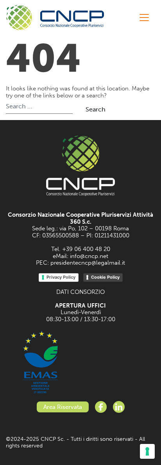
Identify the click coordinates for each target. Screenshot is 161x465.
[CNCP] (55, 17)
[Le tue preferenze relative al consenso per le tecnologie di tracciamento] (147, 451)
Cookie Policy (105, 277)
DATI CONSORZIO (80, 291)
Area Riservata (62, 406)
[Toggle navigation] (144, 17)
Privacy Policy (61, 277)
